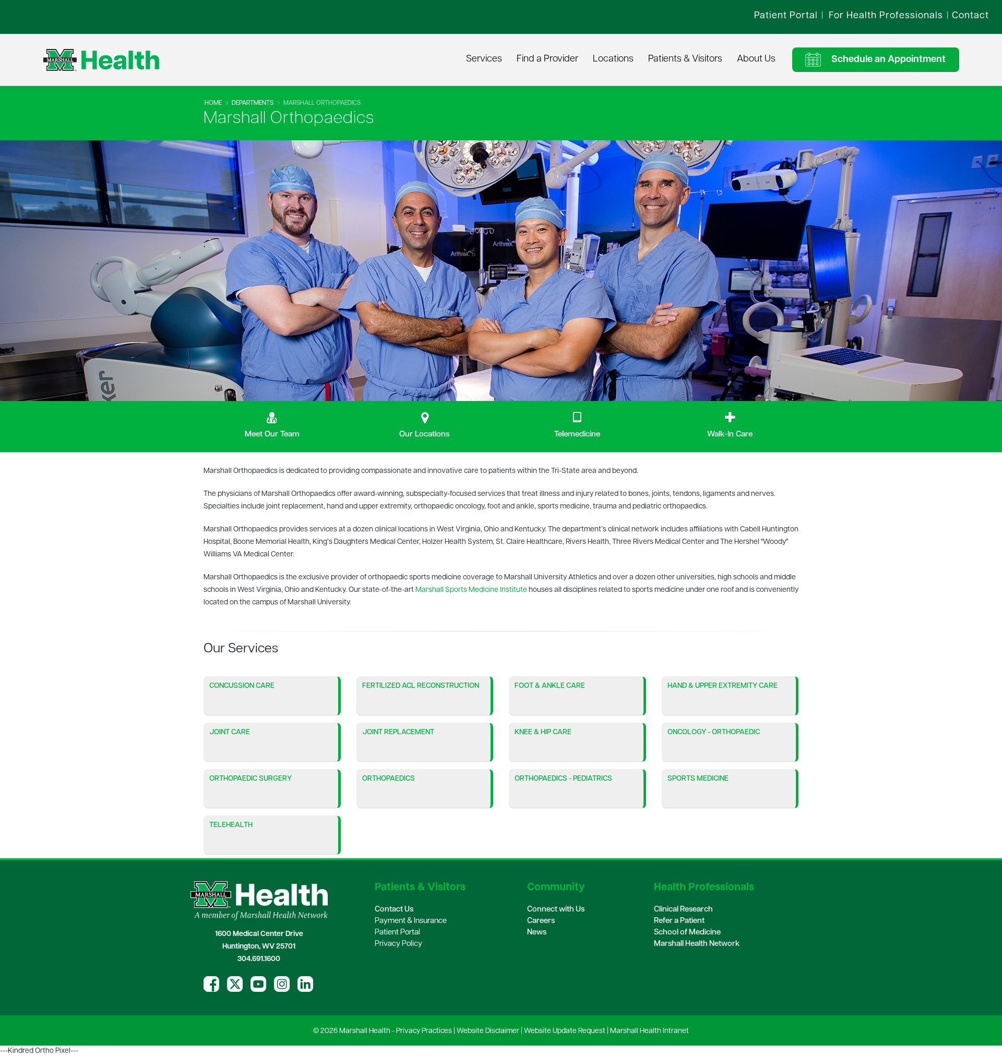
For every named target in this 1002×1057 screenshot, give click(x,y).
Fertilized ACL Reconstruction (420, 686)
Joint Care (229, 732)
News (536, 933)
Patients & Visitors (685, 59)
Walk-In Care (730, 434)
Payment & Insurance (411, 921)
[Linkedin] (305, 984)
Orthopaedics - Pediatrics (563, 779)
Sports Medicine (698, 779)
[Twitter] (235, 984)
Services (484, 59)
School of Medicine (687, 933)
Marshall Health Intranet (649, 1031)
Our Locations (424, 434)
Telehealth (231, 825)
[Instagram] (282, 984)
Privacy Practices (424, 1031)
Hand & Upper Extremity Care (722, 686)
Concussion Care (242, 686)
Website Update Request (564, 1031)
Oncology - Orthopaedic (713, 732)
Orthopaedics (388, 779)
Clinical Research (683, 910)
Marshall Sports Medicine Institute (471, 590)
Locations (613, 59)
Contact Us (394, 910)
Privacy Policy (398, 944)
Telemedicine (577, 434)
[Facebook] (211, 984)
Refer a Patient (679, 921)
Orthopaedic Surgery (250, 779)
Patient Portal (397, 933)
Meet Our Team (272, 434)
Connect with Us (555, 910)
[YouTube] (258, 984)
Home (213, 103)
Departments (252, 103)
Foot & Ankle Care (550, 686)
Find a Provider (547, 59)
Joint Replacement (398, 732)
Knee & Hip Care (543, 732)
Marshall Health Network (696, 944)
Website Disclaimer (488, 1031)
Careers (541, 921)
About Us (756, 59)
